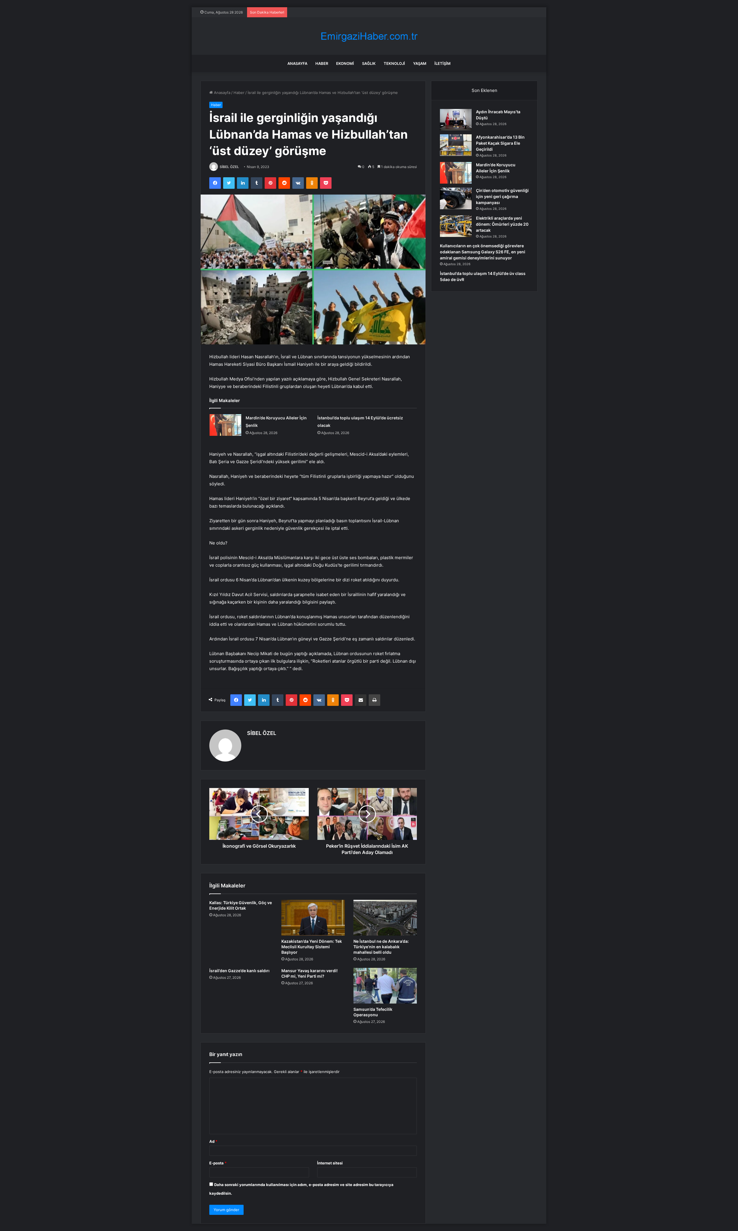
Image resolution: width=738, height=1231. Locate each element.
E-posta (218, 1163)
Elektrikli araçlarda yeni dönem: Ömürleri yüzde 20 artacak (502, 224)
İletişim (442, 63)
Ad (213, 1141)
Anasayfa (297, 63)
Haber (321, 63)
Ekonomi (345, 63)
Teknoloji (394, 63)
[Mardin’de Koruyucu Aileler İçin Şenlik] (225, 425)
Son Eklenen (484, 90)
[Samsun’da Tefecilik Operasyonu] (385, 986)
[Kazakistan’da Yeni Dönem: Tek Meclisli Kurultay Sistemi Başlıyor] (313, 918)
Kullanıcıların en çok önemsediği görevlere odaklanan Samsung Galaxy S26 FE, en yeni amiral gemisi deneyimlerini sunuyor (482, 251)
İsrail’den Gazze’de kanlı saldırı (239, 970)
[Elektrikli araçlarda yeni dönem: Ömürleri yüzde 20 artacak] (456, 226)
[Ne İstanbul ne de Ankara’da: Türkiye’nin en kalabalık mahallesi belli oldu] (385, 918)
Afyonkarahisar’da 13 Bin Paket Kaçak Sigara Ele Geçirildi (500, 143)
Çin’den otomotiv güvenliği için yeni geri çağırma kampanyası (502, 196)
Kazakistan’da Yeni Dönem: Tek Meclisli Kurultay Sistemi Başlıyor (311, 947)
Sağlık (369, 63)
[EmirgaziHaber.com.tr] (369, 36)
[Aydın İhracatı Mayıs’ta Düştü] (456, 119)
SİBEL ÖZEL (229, 167)
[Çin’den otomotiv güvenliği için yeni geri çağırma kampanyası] (456, 198)
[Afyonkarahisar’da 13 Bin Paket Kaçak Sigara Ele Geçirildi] (456, 145)
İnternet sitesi (330, 1163)
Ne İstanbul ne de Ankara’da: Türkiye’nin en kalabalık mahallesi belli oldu (381, 947)
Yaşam (419, 63)
